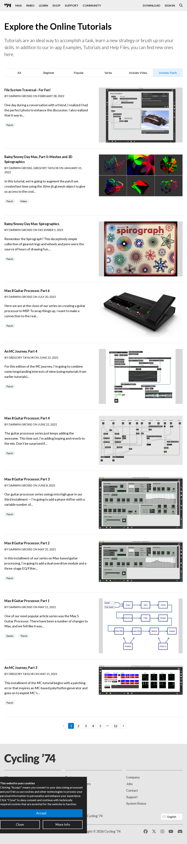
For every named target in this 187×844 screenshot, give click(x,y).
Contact (132, 790)
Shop (56, 5)
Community (92, 5)
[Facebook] (146, 831)
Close (20, 824)
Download (151, 5)
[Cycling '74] (7, 5)
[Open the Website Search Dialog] (181, 5)
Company (133, 777)
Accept (41, 813)
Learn (43, 5)
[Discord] (180, 831)
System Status (136, 803)
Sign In (170, 5)
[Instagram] (162, 831)
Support (71, 5)
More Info (62, 824)
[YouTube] (171, 831)
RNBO (30, 5)
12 (115, 726)
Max (18, 5)
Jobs (129, 784)
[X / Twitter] (154, 831)
